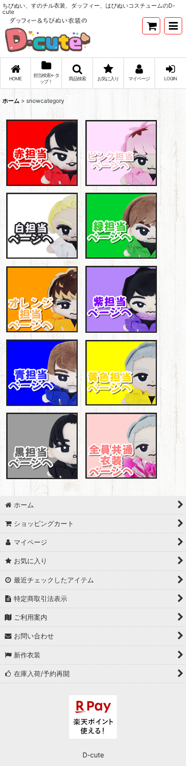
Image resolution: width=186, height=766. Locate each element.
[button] (173, 25)
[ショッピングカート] (151, 25)
